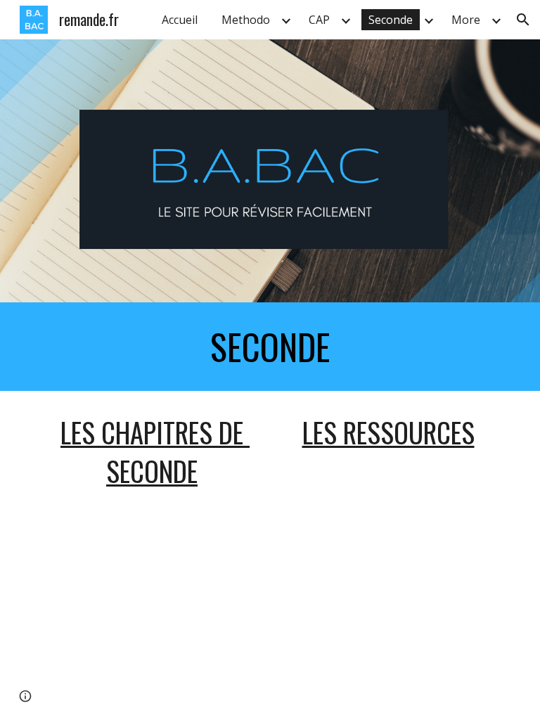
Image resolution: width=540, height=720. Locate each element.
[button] (523, 20)
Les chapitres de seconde (155, 451)
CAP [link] (319, 19)
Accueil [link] (180, 19)
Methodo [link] (245, 19)
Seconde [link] (390, 19)
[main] (269, 346)
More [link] (465, 19)
